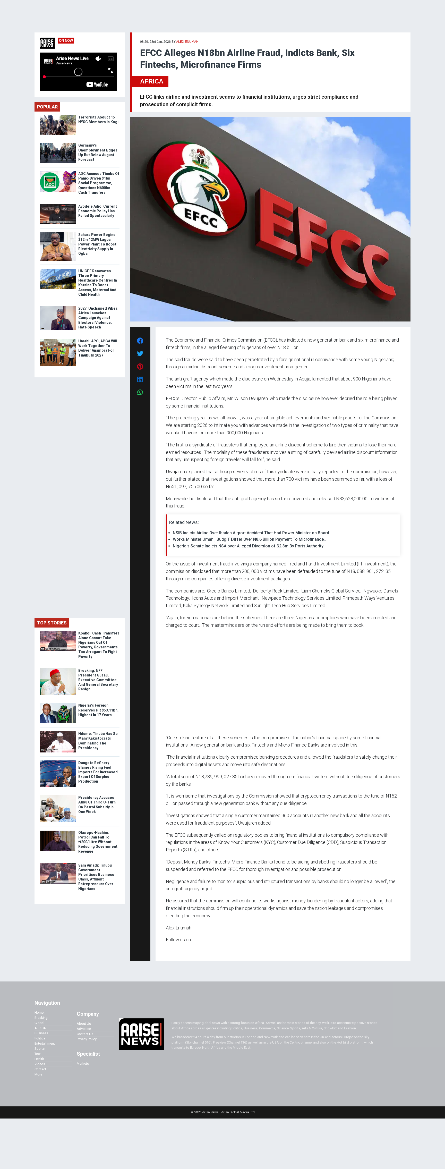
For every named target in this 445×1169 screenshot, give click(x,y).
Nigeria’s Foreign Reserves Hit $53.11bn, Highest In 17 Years (98, 710)
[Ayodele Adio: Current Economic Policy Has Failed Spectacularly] (58, 205)
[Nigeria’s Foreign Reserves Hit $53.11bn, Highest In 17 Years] (58, 704)
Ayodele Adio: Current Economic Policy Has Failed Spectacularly (97, 211)
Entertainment (45, 1043)
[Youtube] (176, 949)
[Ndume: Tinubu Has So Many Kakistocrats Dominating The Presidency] (58, 732)
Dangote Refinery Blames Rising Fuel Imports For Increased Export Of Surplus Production (98, 772)
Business (41, 1033)
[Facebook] (166, 949)
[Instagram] (171, 949)
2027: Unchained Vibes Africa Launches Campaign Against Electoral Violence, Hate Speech (98, 317)
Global (39, 1023)
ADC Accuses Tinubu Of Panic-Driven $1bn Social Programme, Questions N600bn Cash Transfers (98, 183)
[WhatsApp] (173, 949)
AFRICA (151, 81)
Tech (38, 1054)
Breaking (41, 1018)
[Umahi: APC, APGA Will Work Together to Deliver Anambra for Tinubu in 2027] (58, 339)
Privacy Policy (87, 1039)
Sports (40, 1049)
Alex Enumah (187, 42)
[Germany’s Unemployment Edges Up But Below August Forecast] (58, 144)
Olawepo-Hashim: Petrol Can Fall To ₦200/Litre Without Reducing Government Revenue (97, 842)
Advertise (84, 1029)
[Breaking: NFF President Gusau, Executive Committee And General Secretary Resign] (58, 669)
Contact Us (85, 1034)
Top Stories (52, 622)
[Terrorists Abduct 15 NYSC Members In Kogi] (58, 116)
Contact (40, 1069)
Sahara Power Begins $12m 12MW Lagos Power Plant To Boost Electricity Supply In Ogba (97, 244)
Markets (83, 1063)
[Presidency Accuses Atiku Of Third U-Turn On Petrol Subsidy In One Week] (58, 796)
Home (39, 1012)
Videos (40, 1064)
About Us (84, 1024)
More (38, 1074)
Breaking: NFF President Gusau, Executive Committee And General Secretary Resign (98, 679)
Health (39, 1059)
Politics (40, 1038)
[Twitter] (168, 949)
